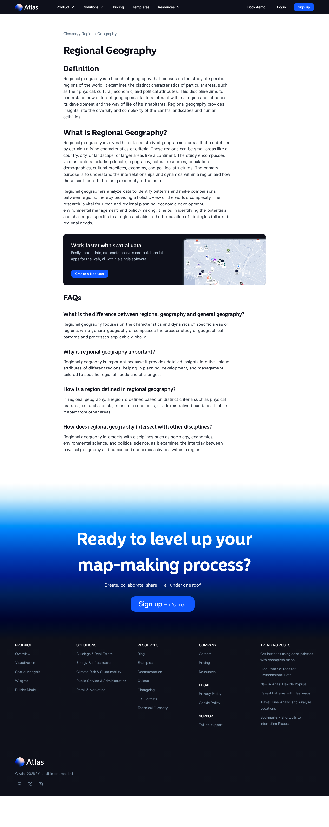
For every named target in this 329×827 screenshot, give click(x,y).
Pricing (118, 7)
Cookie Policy (209, 703)
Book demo (256, 7)
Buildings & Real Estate (94, 654)
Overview (22, 654)
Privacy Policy (210, 694)
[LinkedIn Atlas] (19, 784)
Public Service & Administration (101, 681)
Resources (166, 7)
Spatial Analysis (27, 672)
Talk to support (211, 725)
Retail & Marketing (90, 690)
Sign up (304, 7)
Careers (205, 654)
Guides (143, 681)
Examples (145, 663)
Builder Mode (25, 690)
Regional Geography (99, 33)
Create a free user (89, 274)
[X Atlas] (30, 784)
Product (63, 7)
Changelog (146, 690)
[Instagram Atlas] (40, 784)
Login (281, 7)
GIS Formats (148, 699)
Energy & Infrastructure (94, 663)
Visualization (25, 663)
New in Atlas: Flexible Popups (283, 684)
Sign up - (162, 604)
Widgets (21, 681)
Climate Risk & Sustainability (98, 672)
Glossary (70, 33)
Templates (141, 7)
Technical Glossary (153, 708)
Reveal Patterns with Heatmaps (285, 693)
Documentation (150, 672)
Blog (141, 654)
